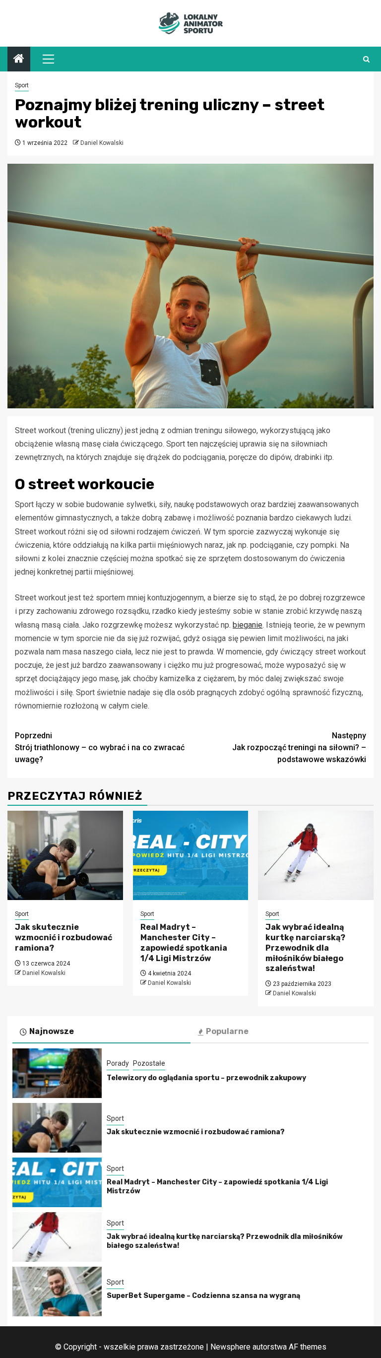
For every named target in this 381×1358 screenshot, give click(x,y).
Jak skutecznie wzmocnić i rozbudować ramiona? (63, 937)
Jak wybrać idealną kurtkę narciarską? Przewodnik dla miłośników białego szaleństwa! (305, 947)
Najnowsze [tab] (51, 1031)
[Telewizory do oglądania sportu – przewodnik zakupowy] (57, 1073)
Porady (118, 1063)
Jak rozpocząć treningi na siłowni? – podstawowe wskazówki (299, 747)
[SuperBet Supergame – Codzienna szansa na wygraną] (57, 1291)
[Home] (18, 59)
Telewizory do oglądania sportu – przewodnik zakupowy (206, 1078)
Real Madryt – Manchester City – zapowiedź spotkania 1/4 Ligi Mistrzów (183, 942)
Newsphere (230, 1347)
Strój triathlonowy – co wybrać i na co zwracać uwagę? (100, 747)
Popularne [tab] (227, 1031)
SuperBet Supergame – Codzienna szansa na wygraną (203, 1296)
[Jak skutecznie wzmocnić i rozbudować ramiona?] (65, 855)
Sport (22, 85)
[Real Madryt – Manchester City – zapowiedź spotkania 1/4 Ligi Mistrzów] (191, 855)
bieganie (247, 625)
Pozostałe (149, 1063)
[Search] (366, 59)
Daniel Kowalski (102, 142)
